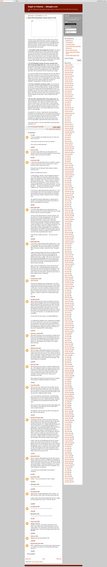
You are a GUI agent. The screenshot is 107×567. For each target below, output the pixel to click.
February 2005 (68, 478)
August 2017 (67, 199)
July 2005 (67, 468)
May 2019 (67, 159)
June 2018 (67, 180)
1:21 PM (33, 415)
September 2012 (68, 308)
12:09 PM (33, 540)
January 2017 (68, 212)
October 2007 (68, 418)
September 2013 (68, 286)
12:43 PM (33, 345)
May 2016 (67, 226)
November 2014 (68, 260)
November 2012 (68, 305)
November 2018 (68, 171)
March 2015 (67, 252)
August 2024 (67, 78)
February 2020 (68, 143)
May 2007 (67, 427)
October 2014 (68, 262)
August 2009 (67, 377)
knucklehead (34, 160)
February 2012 (68, 321)
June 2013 (67, 292)
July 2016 (67, 223)
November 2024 (68, 72)
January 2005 (68, 480)
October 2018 (68, 172)
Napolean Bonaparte (35, 417)
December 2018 (68, 169)
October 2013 (68, 284)
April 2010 (67, 362)
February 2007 (68, 433)
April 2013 (67, 295)
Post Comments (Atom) (37, 561)
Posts (68, 29)
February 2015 (68, 254)
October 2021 (68, 111)
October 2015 (68, 239)
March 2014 (67, 275)
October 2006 (68, 440)
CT (31, 135)
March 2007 (67, 431)
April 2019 (67, 161)
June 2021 (67, 117)
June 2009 (67, 381)
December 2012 (68, 303)
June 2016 (67, 225)
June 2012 (67, 314)
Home (43, 558)
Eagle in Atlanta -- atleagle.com (43, 6)
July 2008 (67, 401)
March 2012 (67, 319)
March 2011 (67, 342)
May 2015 (67, 249)
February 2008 (68, 411)
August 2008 (67, 399)
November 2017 (68, 193)
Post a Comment (31, 553)
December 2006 (68, 437)
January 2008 (68, 413)
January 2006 (68, 457)
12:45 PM (33, 361)
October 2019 (68, 150)
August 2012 (67, 310)
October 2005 (68, 463)
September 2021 (68, 113)
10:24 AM (33, 238)
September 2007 (68, 420)
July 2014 (67, 267)
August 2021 (67, 115)
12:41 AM (33, 511)
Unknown (33, 149)
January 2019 (68, 167)
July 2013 (67, 290)
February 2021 (68, 124)
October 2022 (68, 96)
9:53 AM (32, 204)
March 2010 (67, 364)
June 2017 (67, 202)
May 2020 (67, 137)
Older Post (59, 558)
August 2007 (67, 422)
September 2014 (68, 264)
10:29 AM (33, 275)
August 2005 (67, 467)
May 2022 (67, 104)
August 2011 (67, 333)
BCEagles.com (69, 40)
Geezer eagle (34, 521)
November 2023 (68, 85)
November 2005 (68, 461)
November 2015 (68, 238)
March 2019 (67, 163)
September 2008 (68, 398)
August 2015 (67, 243)
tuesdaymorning (35, 278)
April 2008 (67, 407)
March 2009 (67, 387)
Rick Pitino (57, 129)
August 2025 (67, 68)
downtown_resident (35, 333)
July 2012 (67, 312)
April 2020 (67, 139)
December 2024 (68, 70)
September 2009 (68, 375)
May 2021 (67, 119)
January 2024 (68, 81)
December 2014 (68, 258)
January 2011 (68, 346)
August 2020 (67, 133)
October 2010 (68, 351)
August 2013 (67, 288)
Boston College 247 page (71, 50)
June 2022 (67, 102)
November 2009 (68, 372)
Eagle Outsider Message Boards (73, 46)
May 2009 (67, 383)
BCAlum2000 (34, 207)
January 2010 (68, 368)
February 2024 (68, 79)
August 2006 (67, 444)
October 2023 (68, 87)
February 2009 (68, 388)
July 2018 (67, 178)
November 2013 (68, 282)
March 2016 (67, 230)
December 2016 (68, 213)
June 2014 (67, 269)
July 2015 (67, 245)
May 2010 (67, 360)
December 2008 (68, 392)
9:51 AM (32, 157)
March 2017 (67, 208)
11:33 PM (33, 489)
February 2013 (68, 299)
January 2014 (68, 279)
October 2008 (68, 396)
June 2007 (67, 426)
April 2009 (67, 385)
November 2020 (68, 128)
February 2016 (68, 232)
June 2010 (67, 359)
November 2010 (68, 349)
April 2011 (67, 340)
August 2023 (67, 91)
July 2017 (67, 200)
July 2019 (67, 156)
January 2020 (68, 145)
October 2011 (68, 329)
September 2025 (68, 66)
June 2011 (67, 336)
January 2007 (68, 435)
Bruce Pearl (52, 129)
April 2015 (67, 251)
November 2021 (68, 109)
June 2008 (67, 403)
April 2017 (67, 206)
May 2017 (67, 204)
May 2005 (67, 472)
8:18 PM (33, 474)
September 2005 (68, 465)
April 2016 (67, 228)
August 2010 (67, 355)
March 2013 (67, 297)
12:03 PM (33, 330)
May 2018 (67, 182)
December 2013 (68, 280)
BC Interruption (69, 42)
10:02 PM (33, 481)
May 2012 (67, 316)
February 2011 (68, 344)
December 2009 (68, 370)
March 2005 (67, 476)
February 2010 (68, 366)
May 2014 (67, 271)
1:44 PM (33, 453)
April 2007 (67, 429)
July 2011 (67, 334)
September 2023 (68, 89)
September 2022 (68, 98)
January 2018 (68, 189)
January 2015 (68, 256)
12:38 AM (33, 503)
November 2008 (68, 394)
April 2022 (67, 105)
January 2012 (68, 323)
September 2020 (68, 132)
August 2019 (67, 154)
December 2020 (68, 126)
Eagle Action (69, 48)
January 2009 (68, 390)
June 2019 (67, 158)
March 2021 (67, 122)
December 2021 (68, 107)
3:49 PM (33, 551)
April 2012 (67, 318)
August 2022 (67, 100)
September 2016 (68, 219)
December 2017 (68, 191)
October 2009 (68, 373)
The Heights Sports (70, 44)
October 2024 (68, 74)
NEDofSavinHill (34, 348)
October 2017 (68, 195)
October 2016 (68, 217)
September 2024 (68, 76)
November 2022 (68, 94)
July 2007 (67, 424)
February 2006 (68, 455)
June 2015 (67, 247)
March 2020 (67, 141)
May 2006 (67, 450)
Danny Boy (33, 364)
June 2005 (67, 470)
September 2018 (68, 174)
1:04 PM (33, 382)
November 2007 (68, 416)
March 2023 (67, 92)
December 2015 (68, 236)
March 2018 (67, 186)
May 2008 (67, 405)
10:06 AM (33, 533)
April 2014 (67, 273)
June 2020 (67, 135)
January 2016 (68, 234)
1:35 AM (32, 147)
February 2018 (68, 187)
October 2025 (68, 65)
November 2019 (68, 148)
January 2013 (68, 301)
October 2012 (68, 306)
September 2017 (68, 197)
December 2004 (68, 481)
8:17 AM (32, 518)
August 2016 (67, 221)
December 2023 (68, 83)
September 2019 (68, 152)
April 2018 (67, 184)
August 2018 (67, 176)
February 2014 (68, 277)
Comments (69, 32)
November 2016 (68, 215)
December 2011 (68, 325)
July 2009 (67, 379)
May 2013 (67, 293)
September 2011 (68, 331)
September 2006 (68, 442)
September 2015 (68, 241)
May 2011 (67, 338)
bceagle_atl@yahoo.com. (73, 19)
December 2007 (68, 414)
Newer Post (28, 558)
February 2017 (68, 210)
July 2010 (67, 357)
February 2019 (68, 165)
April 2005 (67, 474)
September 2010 (68, 353)
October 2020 (68, 130)
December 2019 (68, 146)
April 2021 (67, 120)
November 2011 (68, 327)
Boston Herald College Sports (72, 55)
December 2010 (68, 347)
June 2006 (67, 448)
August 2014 (67, 266)
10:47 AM (33, 296)
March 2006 (67, 453)
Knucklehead (34, 491)
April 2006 (67, 452)
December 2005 (68, 459)
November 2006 (68, 439)
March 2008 (67, 409)
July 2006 (67, 446)
